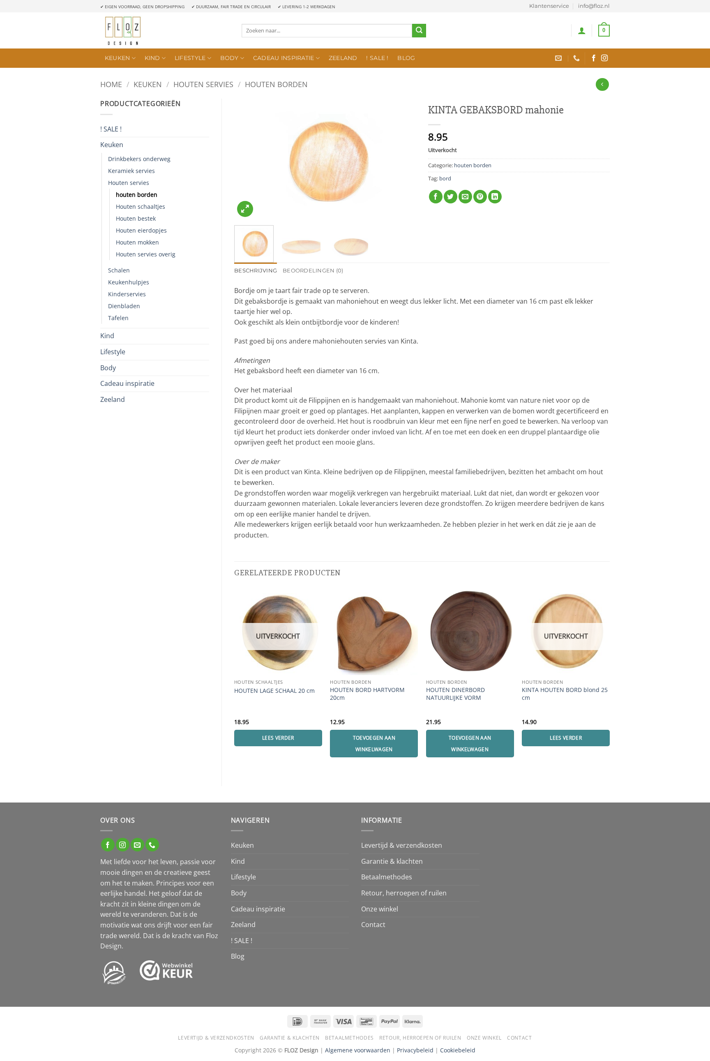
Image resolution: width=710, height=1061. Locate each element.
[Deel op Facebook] (436, 196)
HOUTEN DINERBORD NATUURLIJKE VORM (455, 693)
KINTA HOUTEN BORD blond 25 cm (565, 693)
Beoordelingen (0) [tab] (313, 271)
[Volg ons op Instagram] (604, 58)
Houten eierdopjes (141, 230)
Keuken (117, 58)
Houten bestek (136, 218)
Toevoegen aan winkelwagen (374, 743)
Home (111, 84)
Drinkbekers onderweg (139, 159)
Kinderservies (127, 294)
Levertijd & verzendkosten (401, 845)
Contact (373, 924)
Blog (406, 58)
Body (229, 58)
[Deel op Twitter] (450, 196)
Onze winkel (379, 908)
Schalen (119, 270)
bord (445, 178)
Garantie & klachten (392, 861)
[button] (582, 30)
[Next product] (602, 84)
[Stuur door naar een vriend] (465, 196)
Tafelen (118, 318)
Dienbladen (124, 306)
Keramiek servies (131, 171)
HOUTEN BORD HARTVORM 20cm (367, 693)
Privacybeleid (415, 1050)
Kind (152, 58)
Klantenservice (549, 6)
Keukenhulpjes (128, 282)
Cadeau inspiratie (283, 58)
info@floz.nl (594, 6)
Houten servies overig (145, 254)
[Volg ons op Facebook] (593, 58)
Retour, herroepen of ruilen (404, 892)
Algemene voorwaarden (357, 1050)
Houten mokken (137, 242)
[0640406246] (577, 58)
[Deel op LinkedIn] (495, 196)
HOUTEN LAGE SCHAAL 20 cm (274, 690)
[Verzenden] (419, 31)
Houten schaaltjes (140, 206)
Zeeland (343, 58)
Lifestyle (190, 58)
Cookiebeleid (457, 1050)
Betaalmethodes (386, 876)
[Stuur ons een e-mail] (137, 844)
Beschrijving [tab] (255, 271)
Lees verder (278, 738)
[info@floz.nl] (559, 58)
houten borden (276, 84)
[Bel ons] (152, 844)
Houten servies (203, 84)
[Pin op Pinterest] (480, 196)
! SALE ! (377, 58)
